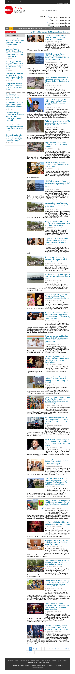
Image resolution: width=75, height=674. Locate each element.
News (10, 28)
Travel (45, 28)
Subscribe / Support (44, 662)
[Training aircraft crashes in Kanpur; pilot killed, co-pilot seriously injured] (35, 263)
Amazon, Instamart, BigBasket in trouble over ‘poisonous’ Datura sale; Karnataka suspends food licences (57, 503)
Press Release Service (31, 662)
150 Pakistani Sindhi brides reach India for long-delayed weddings (57, 523)
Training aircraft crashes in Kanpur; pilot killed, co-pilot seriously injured (56, 259)
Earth (36, 28)
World (32, 28)
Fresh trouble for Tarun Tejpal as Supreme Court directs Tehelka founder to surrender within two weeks (57, 442)
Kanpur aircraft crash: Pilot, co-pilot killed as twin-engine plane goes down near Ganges (57, 223)
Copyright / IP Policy (47, 665)
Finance (15, 28)
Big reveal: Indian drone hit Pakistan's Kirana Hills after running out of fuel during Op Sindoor (56, 380)
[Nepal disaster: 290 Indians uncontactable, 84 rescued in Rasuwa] (35, 149)
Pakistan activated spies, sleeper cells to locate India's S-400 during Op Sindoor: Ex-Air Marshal (57, 102)
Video (54, 28)
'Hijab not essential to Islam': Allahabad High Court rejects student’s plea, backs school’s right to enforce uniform (56, 481)
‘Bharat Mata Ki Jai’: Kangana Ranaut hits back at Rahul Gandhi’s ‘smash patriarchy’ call (57, 296)
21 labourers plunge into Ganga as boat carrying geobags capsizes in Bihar (57, 276)
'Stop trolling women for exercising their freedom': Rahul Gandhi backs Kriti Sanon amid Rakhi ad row (57, 359)
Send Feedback (63, 661)
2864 (67, 649)
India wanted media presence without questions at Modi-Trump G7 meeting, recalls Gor (57, 627)
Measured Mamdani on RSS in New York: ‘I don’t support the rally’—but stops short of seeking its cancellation (57, 316)
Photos (50, 28)
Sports (20, 28)
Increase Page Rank (37, 667)
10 (59, 649)
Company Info (58, 665)
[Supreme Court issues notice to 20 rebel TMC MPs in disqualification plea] (35, 466)
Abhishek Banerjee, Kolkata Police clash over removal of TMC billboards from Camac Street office (57, 184)
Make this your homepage (62, 3)
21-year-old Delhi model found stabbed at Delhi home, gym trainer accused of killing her (56, 241)
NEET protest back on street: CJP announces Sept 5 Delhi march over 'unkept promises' (57, 562)
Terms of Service (45, 661)
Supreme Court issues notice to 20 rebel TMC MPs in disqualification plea (57, 462)
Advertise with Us (24, 661)
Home (6, 28)
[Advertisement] (48, 657)
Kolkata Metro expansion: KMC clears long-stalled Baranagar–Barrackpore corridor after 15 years (57, 420)
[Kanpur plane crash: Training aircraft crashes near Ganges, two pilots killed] (35, 209)
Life (29, 28)
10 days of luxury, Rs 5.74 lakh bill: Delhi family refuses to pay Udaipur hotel (57, 164)
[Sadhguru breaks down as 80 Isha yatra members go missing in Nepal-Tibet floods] (35, 127)
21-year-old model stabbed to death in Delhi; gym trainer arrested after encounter (56, 37)
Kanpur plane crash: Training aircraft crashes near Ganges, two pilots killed (57, 205)
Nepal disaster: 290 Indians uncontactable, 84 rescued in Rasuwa (56, 144)
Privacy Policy (35, 661)
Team (16, 661)
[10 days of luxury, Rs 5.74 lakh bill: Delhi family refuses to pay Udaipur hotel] (35, 169)
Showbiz (25, 28)
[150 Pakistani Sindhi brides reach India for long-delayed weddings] (35, 528)
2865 (29, 652)
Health (41, 28)
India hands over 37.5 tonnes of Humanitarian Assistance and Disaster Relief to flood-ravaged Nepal (57, 80)
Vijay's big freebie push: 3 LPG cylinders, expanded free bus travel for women (56, 542)
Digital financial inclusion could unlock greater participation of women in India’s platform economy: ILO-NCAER (57, 583)
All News (10, 32)
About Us (10, 661)
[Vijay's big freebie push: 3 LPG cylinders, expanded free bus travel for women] (35, 546)
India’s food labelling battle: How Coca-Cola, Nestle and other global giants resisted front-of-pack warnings (57, 400)
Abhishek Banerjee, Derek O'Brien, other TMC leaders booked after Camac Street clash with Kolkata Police (57, 57)
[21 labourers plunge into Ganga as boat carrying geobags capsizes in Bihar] (35, 280)
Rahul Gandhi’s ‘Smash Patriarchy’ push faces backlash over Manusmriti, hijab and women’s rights (57, 606)
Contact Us (55, 661)
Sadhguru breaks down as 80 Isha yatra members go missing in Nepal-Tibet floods (57, 123)
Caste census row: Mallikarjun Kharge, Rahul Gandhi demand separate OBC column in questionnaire (57, 339)
